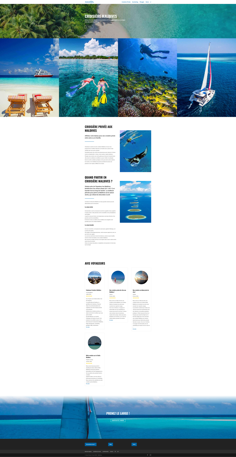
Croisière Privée (126, 2)
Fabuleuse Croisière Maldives (93, 290)
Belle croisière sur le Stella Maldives (93, 356)
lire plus (88, 327)
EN (117, 451)
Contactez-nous (118, 420)
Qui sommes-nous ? (90, 444)
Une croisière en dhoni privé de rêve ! (141, 291)
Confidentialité (105, 451)
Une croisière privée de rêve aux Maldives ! (117, 291)
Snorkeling (135, 2)
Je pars (89, 27)
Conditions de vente (97, 451)
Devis (147, 2)
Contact (111, 451)
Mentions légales (88, 451)
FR (115, 451)
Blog (111, 444)
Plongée (142, 2)
